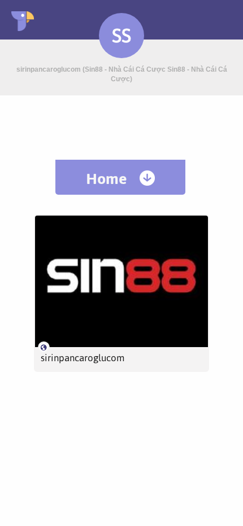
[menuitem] (120, 177)
